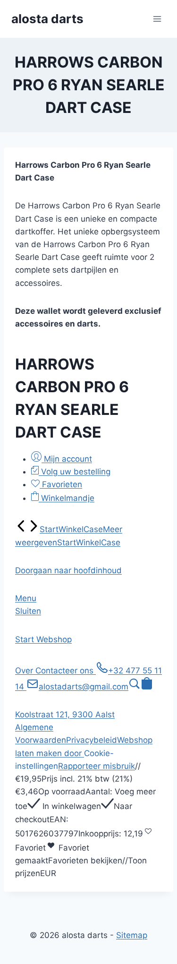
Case (93, 529)
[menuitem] (21, 529)
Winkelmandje (66, 498)
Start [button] (25, 639)
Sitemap (131, 935)
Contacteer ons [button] (65, 670)
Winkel (71, 529)
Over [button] (25, 670)
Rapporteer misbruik (96, 766)
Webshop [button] (54, 639)
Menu (25, 598)
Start (49, 529)
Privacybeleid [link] (91, 740)
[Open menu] (157, 18)
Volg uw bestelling (74, 471)
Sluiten (28, 611)
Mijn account (67, 459)
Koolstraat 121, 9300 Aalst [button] (65, 714)
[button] (68, 570)
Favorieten (61, 484)
